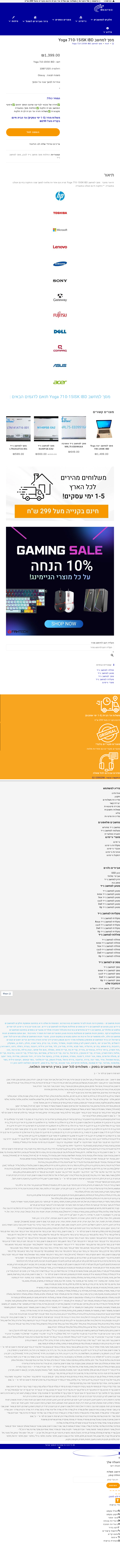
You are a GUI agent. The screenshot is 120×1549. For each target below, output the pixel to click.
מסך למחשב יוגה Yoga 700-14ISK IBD (101, 447)
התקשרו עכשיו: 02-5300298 (106, 777)
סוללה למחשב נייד (105, 670)
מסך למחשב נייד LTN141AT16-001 (18, 447)
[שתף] (113, 1490)
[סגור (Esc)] (111, 1490)
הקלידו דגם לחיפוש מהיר (102, 643)
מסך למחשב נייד (106, 676)
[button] (60, 1043)
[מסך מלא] (116, 1490)
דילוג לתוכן (114, 1496)
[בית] (113, 44)
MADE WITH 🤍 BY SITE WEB (59, 1448)
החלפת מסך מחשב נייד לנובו (36, 155)
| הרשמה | (95, 1)
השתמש (113, 1485)
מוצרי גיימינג (108, 682)
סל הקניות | (83, 1)
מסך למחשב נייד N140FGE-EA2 (46, 447)
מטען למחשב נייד (106, 673)
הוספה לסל (33, 132)
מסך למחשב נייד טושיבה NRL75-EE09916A (74, 445)
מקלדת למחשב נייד (105, 679)
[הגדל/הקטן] (119, 1490)
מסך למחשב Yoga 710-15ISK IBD (87, 44)
